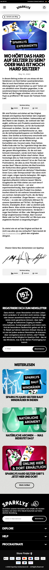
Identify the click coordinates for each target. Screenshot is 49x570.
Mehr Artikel (24, 485)
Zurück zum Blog (12, 17)
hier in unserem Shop (11, 234)
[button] (44, 7)
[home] (24, 7)
